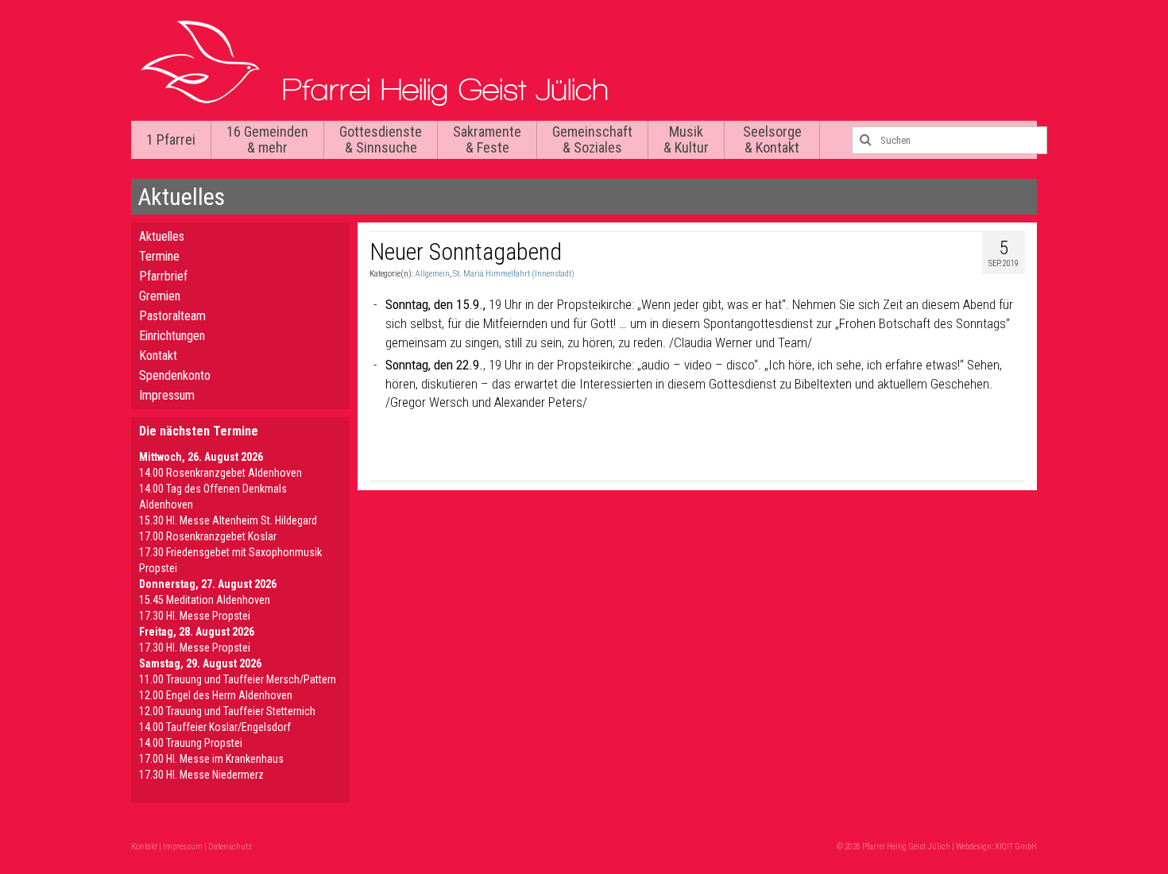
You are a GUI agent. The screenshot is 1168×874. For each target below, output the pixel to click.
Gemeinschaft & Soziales (592, 139)
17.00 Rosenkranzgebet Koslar (208, 536)
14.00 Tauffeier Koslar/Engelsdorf (215, 727)
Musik (686, 139)
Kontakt (158, 355)
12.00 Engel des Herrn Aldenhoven (215, 695)
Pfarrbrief (163, 276)
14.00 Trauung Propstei (190, 743)
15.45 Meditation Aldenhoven (204, 600)
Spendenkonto (175, 375)
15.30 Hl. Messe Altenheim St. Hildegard (228, 520)
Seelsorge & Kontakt (772, 139)
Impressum (167, 395)
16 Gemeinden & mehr (267, 139)
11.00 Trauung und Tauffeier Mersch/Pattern (237, 679)
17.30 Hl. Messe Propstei (194, 615)
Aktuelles (161, 236)
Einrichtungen (172, 335)
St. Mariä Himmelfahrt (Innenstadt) (513, 274)
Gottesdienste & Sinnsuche (380, 139)
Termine (159, 256)
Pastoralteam (172, 315)
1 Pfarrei (170, 139)
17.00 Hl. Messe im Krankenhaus (211, 758)
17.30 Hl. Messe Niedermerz (201, 774)
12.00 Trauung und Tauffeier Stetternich (227, 711)
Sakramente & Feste (487, 139)
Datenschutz (230, 846)
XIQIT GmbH (1016, 846)
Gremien (159, 296)
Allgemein (432, 274)
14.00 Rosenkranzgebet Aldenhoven (220, 472)
